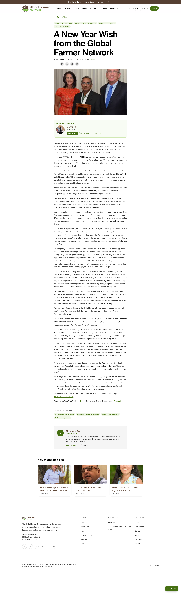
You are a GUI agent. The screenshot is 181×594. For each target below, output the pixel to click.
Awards (97, 8)
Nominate (111, 534)
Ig (36, 546)
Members (138, 543)
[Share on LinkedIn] (72, 64)
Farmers (68, 8)
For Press (138, 539)
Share (93, 59)
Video (76, 8)
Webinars (84, 539)
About (59, 8)
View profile (71, 133)
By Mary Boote (59, 59)
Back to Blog (62, 17)
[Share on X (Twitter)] (67, 64)
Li (42, 546)
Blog (105, 8)
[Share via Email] (77, 64)
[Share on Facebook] (62, 64)
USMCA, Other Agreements (107, 23)
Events (83, 543)
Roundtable (86, 8)
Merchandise (139, 527)
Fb (30, 546)
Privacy (150, 565)
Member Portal (115, 8)
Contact (137, 531)
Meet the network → (72, 445)
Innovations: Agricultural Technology (85, 23)
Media (137, 535)
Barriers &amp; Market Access (63, 23)
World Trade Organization (62, 26)
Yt (47, 546)
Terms (157, 565)
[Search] (130, 8)
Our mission (85, 445)
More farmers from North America (89, 133)
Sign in (146, 8)
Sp (54, 546)
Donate (154, 8)
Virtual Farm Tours (87, 535)
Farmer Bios (85, 527)
